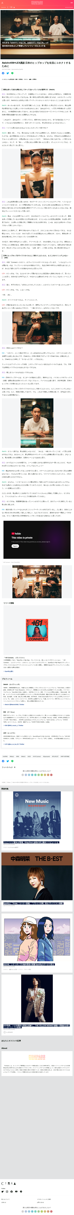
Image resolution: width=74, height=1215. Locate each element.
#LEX (29, 756)
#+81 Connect (37, 756)
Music (9, 782)
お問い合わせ (40, 1202)
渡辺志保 (12, 79)
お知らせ (3, 1202)
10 (51, 775)
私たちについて (5, 1199)
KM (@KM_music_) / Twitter (14, 725)
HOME (3, 782)
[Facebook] (3, 73)
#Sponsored (46, 756)
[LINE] (12, 73)
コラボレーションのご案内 (44, 1199)
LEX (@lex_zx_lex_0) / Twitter (14, 744)
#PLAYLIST (55, 756)
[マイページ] (2, 3)
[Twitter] (8, 73)
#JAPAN (5, 756)
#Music (12, 756)
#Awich (23, 756)
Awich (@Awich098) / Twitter (14, 704)
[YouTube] (16, 1191)
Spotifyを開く (9, 671)
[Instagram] (7, 1192)
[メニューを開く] (71, 2)
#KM (17, 756)
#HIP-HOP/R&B (65, 756)
